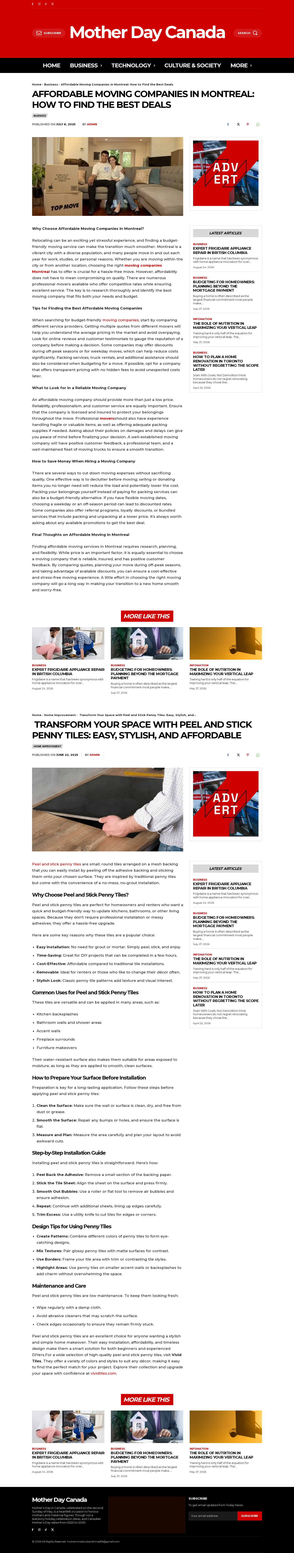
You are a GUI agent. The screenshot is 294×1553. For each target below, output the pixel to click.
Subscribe (249, 1515)
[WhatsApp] (257, 124)
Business (51, 84)
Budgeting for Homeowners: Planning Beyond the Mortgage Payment (224, 286)
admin (92, 124)
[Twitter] (52, 4)
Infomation (202, 319)
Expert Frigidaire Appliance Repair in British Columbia (222, 250)
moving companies (120, 320)
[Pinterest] (247, 124)
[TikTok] (46, 4)
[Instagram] (39, 4)
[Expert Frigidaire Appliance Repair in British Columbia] (68, 643)
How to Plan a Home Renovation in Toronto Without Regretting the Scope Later (225, 363)
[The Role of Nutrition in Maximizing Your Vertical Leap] (226, 643)
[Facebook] (32, 4)
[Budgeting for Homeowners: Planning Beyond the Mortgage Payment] (147, 643)
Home (36, 84)
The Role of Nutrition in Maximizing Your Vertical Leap (225, 325)
